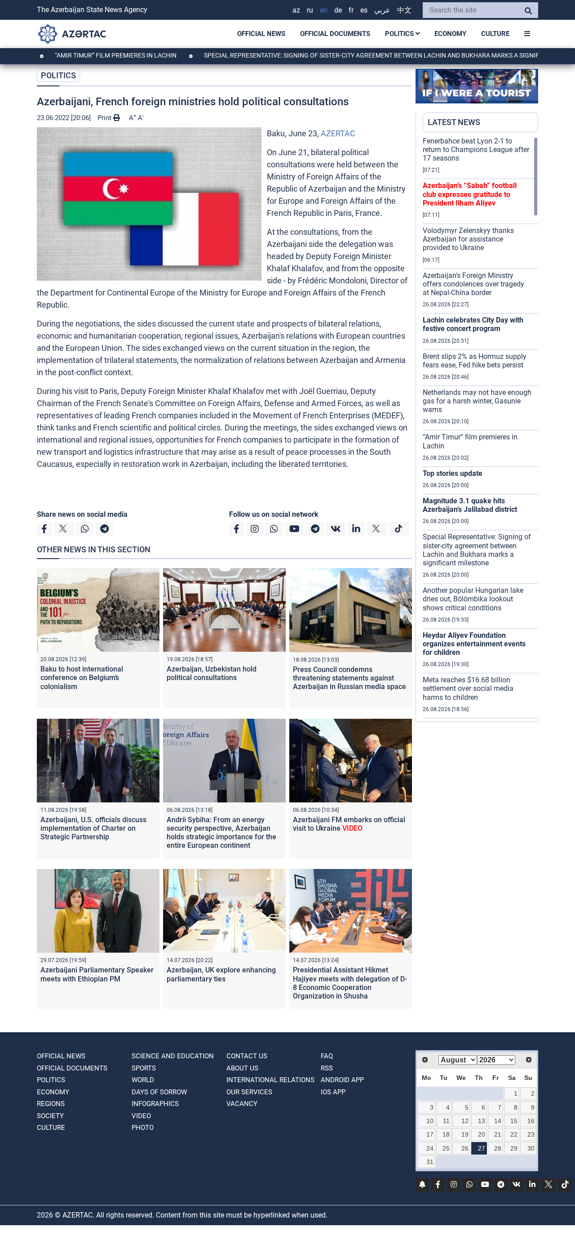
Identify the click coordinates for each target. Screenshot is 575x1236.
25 (446, 1148)
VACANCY (241, 1104)
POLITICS (400, 34)
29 (514, 1148)
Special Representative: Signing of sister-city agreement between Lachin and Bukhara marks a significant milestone (477, 550)
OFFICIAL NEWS (261, 34)
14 (497, 1120)
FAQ (327, 1056)
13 (481, 1120)
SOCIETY (50, 1116)
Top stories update (452, 473)
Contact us (246, 1056)
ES (363, 10)
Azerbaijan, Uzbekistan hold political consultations (212, 673)
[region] (480, 429)
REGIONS (51, 1104)
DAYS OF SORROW (159, 1092)
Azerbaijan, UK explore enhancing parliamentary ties (221, 974)
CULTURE (495, 34)
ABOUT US (242, 1068)
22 (514, 1134)
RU (310, 10)
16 (531, 1120)
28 (497, 1148)
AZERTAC (338, 133)
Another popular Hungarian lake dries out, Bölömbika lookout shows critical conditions (473, 599)
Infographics (155, 1104)
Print (105, 118)
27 (481, 1148)
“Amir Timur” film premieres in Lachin (76, 55)
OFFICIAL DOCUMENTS (335, 34)
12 (465, 1120)
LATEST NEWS (454, 122)
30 (531, 1148)
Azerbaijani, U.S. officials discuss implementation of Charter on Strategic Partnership (93, 828)
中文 (404, 10)
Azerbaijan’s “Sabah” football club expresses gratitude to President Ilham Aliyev (470, 194)
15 (514, 1120)
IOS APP (333, 1092)
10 (429, 1120)
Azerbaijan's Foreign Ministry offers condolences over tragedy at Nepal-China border (473, 284)
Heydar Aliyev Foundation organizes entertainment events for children (474, 644)
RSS (327, 1068)
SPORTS (144, 1068)
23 (531, 1134)
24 (429, 1148)
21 (497, 1134)
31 (429, 1161)
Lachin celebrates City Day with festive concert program (473, 324)
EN (323, 10)
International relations (270, 1080)
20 (481, 1134)
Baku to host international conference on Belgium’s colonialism (81, 677)
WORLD (143, 1080)
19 (465, 1134)
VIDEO (141, 1116)
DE (338, 10)
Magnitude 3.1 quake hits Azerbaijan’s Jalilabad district (470, 505)
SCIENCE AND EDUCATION (173, 1056)
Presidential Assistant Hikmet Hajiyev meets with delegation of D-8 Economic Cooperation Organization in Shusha (350, 983)
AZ (296, 10)
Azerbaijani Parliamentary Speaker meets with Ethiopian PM (97, 974)
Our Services (249, 1092)
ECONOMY (450, 34)
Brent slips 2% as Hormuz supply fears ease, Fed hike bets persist (474, 360)
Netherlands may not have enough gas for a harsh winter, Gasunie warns (477, 401)
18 (446, 1134)
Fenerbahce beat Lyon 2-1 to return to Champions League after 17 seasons (476, 149)
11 (446, 1120)
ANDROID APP (342, 1080)
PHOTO (143, 1128)
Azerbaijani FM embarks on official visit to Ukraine (349, 824)
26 (465, 1148)
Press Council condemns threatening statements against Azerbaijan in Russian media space (349, 678)
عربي (382, 10)
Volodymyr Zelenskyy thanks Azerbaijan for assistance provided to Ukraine (468, 239)
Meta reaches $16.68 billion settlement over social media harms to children (468, 688)
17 (429, 1134)
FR (351, 10)
